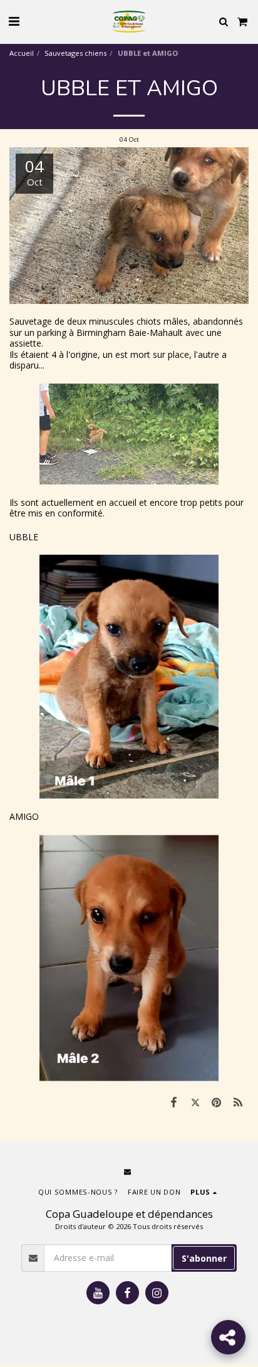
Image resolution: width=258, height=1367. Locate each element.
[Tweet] (194, 1102)
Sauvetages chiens (75, 53)
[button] (13, 21)
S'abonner (204, 1258)
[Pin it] (216, 1102)
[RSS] (238, 1102)
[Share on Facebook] (173, 1102)
